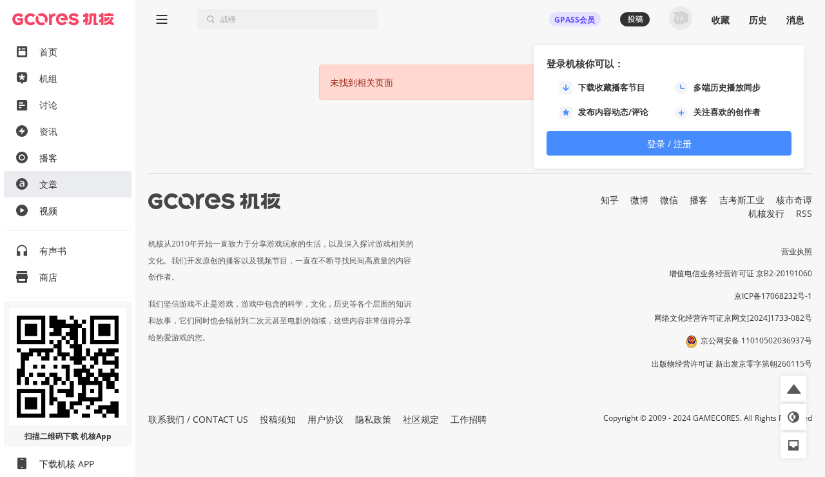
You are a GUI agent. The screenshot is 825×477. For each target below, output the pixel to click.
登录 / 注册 (669, 143)
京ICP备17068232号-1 (773, 295)
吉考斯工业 (741, 200)
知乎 (610, 200)
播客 (699, 200)
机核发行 (766, 213)
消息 (795, 20)
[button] (793, 388)
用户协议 (325, 419)
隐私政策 (373, 419)
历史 (758, 20)
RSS (804, 213)
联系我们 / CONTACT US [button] (198, 419)
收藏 (721, 20)
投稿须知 (278, 419)
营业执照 (796, 251)
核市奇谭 (794, 200)
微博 (639, 200)
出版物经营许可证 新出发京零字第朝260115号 (732, 363)
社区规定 (421, 419)
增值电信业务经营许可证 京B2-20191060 (740, 273)
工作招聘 (469, 419)
